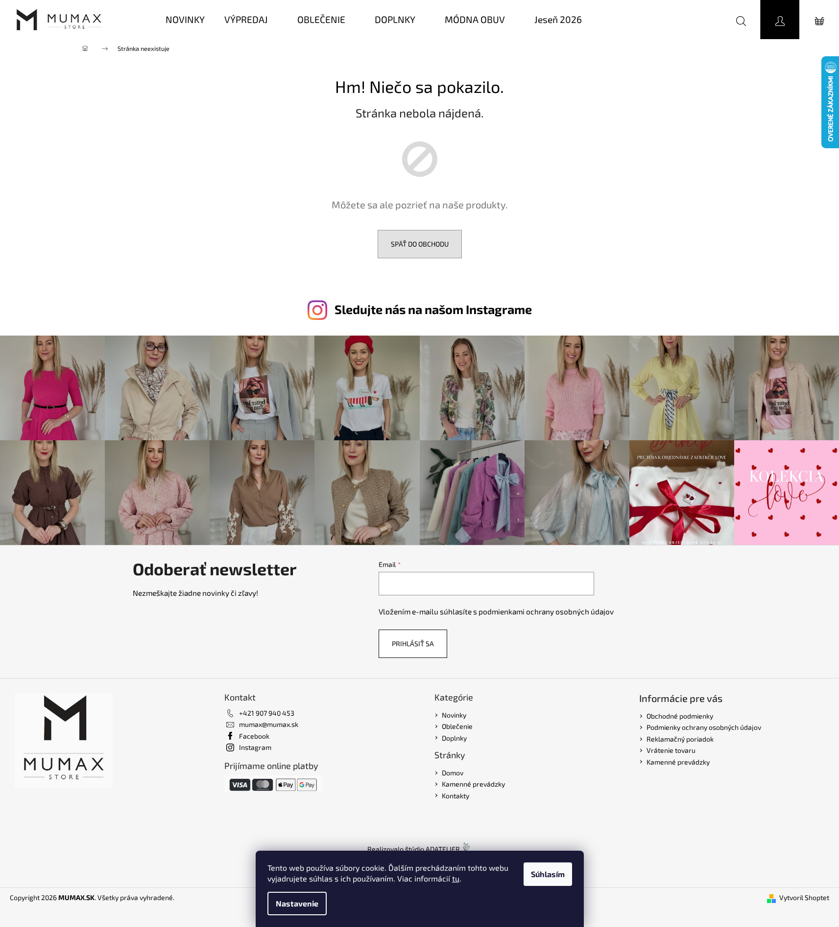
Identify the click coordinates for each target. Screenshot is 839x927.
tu (455, 878)
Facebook (254, 736)
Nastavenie (297, 903)
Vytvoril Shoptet (804, 897)
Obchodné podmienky (680, 716)
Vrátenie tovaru (671, 750)
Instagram (255, 747)
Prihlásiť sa (413, 643)
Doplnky (454, 738)
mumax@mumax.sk (268, 724)
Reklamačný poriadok (680, 739)
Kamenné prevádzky (473, 784)
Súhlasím (548, 874)
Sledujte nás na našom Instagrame (433, 309)
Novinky (454, 715)
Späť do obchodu (420, 244)
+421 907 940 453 (266, 713)
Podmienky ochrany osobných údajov (704, 727)
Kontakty (455, 795)
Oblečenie (457, 726)
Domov (452, 773)
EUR (699, 19)
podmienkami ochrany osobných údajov (546, 611)
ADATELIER (443, 849)
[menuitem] (185, 20)
